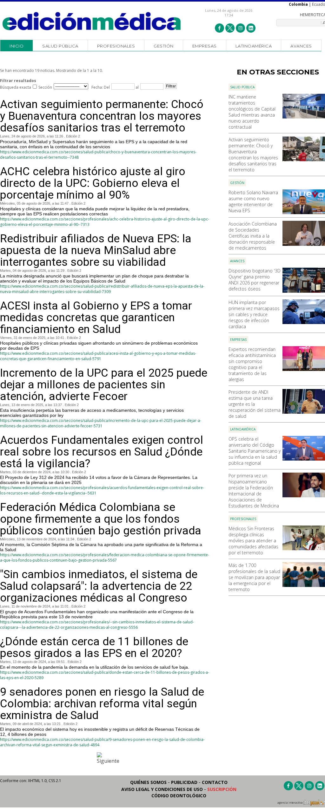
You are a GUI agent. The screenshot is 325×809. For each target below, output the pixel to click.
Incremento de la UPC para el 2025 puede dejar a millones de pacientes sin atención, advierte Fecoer (103, 384)
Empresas (204, 45)
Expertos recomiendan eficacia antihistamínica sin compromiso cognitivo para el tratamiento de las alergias (252, 364)
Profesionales (116, 45)
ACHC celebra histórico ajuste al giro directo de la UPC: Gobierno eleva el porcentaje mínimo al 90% (92, 183)
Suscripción (221, 789)
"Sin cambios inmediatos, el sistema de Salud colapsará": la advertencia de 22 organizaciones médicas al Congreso (98, 586)
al (137, 87)
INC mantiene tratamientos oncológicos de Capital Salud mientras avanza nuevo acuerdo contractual (252, 112)
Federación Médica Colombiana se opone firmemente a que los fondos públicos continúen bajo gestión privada (100, 519)
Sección (45, 87)
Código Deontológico (178, 796)
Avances (301, 45)
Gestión (164, 45)
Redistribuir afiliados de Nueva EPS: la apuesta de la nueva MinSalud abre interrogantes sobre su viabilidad (95, 250)
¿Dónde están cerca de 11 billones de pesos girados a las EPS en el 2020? (94, 647)
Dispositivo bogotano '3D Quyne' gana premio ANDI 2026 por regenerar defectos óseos (255, 280)
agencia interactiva (290, 803)
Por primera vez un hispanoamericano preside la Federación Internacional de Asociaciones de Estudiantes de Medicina (254, 491)
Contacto (215, 782)
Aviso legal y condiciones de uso (162, 789)
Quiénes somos (148, 782)
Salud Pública (60, 45)
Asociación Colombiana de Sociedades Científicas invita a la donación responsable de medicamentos (253, 236)
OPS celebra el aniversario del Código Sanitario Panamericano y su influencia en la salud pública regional (255, 451)
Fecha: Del (100, 87)
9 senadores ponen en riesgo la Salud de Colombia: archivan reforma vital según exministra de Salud (102, 703)
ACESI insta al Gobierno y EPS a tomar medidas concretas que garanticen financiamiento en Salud (96, 317)
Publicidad (184, 782)
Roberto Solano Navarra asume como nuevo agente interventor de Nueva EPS (253, 201)
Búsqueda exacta (15, 87)
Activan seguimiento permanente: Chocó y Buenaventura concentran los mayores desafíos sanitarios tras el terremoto (253, 155)
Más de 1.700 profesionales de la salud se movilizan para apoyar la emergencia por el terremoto (254, 577)
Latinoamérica (253, 45)
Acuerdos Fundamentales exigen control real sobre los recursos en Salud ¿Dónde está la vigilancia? (101, 451)
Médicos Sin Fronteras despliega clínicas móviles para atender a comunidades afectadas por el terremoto (253, 541)
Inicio (16, 45)
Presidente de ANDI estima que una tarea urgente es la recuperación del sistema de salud (255, 404)
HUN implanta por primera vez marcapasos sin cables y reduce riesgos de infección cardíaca (254, 314)
